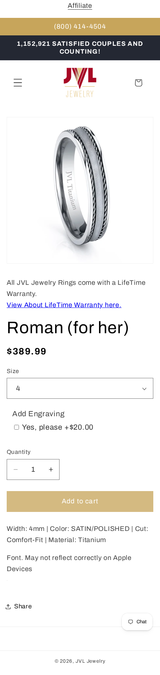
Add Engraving (38, 414)
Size (13, 371)
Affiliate (80, 5)
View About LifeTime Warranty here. (64, 305)
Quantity (19, 452)
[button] (18, 83)
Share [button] (23, 606)
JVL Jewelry (90, 661)
